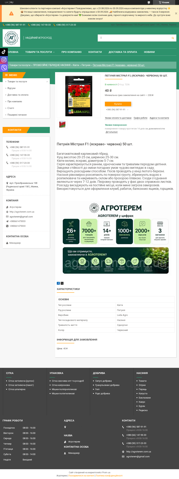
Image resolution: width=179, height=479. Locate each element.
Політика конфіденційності (109, 475)
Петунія (86, 65)
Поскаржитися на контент (81, 475)
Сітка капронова (61, 385)
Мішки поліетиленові (63, 393)
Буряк (142, 406)
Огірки (142, 385)
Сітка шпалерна (16, 389)
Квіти (76, 65)
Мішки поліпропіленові (64, 389)
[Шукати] (172, 37)
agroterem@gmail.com (21, 216)
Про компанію (71, 52)
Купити (118, 104)
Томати (142, 381)
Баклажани (145, 397)
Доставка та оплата (123, 52)
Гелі (97, 389)
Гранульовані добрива (107, 385)
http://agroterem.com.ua (22, 211)
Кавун (142, 402)
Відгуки (11, 88)
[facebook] (58, 284)
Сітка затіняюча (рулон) (21, 381)
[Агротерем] (11, 38)
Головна (12, 52)
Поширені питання (17, 114)
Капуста (143, 393)
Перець (143, 389)
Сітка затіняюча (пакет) (21, 385)
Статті (11, 108)
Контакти (95, 52)
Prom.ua (106, 472)
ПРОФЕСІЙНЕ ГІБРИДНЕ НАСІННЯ (51, 65)
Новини (149, 52)
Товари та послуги (38, 52)
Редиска (143, 410)
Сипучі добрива (103, 381)
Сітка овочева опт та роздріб (68, 381)
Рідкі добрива (102, 393)
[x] (62, 284)
